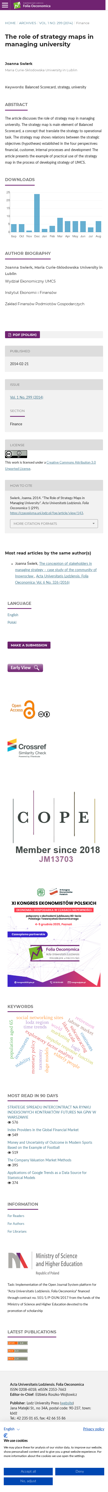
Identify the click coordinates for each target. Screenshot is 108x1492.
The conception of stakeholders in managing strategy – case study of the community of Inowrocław (56, 570)
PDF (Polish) (24, 335)
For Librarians (17, 1231)
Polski (12, 622)
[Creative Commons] (44, 718)
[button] (12, 1430)
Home (10, 23)
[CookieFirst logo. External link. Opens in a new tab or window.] (6, 1435)
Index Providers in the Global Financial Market (43, 1130)
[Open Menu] (5, 5)
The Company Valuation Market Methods (39, 1160)
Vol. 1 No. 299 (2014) (56, 23)
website (67, 1403)
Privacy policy (93, 1429)
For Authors (16, 1224)
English (13, 615)
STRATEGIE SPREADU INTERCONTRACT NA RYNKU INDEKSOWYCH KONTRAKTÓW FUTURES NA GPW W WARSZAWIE (52, 1112)
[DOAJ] (23, 718)
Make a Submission (29, 645)
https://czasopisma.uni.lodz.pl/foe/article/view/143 (46, 513)
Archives (27, 23)
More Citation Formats (35, 524)
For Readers (16, 1216)
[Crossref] (27, 758)
